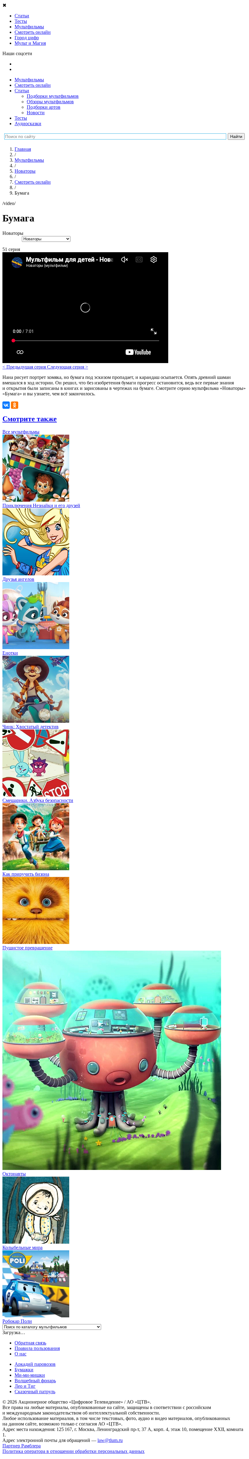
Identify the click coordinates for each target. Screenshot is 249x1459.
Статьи (22, 90)
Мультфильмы (29, 79)
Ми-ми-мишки (30, 1375)
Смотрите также (29, 419)
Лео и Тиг (25, 1386)
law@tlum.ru (110, 1440)
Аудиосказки (28, 123)
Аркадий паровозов (35, 1364)
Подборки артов (43, 107)
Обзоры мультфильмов (50, 101)
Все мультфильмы (20, 431)
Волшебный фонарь (35, 1380)
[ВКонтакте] (6, 405)
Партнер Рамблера (21, 1445)
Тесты (21, 118)
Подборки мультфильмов (53, 96)
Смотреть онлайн (33, 85)
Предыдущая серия (24, 366)
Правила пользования (37, 1348)
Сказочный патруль (35, 1391)
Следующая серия (67, 366)
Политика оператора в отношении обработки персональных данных (73, 1451)
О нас (20, 1353)
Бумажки (24, 1369)
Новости (36, 112)
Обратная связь (30, 1342)
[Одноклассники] (14, 405)
